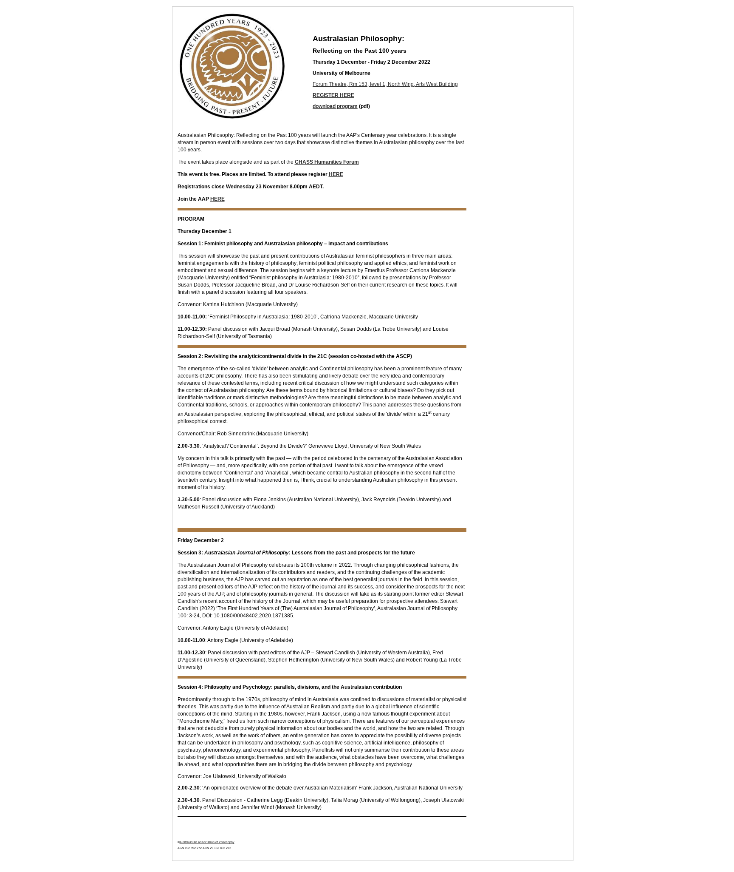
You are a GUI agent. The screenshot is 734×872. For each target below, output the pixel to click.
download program (335, 106)
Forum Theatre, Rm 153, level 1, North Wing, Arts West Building (385, 84)
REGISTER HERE (333, 95)
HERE (336, 174)
